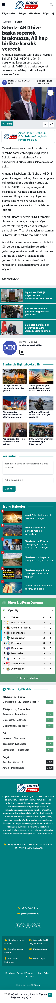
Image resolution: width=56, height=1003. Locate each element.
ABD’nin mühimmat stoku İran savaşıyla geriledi (39, 414)
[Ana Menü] (3, 5)
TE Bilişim (35, 985)
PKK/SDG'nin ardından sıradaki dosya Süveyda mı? (41, 441)
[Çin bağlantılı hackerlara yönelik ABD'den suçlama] (15, 403)
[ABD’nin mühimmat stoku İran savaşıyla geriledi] (41, 403)
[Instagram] (28, 925)
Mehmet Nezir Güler (30, 345)
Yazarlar (30, 976)
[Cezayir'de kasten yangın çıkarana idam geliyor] (15, 376)
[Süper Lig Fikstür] (52, 689)
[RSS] (38, 925)
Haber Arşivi (39, 958)
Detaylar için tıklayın (28, 678)
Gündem (34, 13)
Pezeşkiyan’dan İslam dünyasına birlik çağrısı (14, 441)
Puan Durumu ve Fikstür (14, 951)
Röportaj (48, 13)
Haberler (6, 22)
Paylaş (9, 124)
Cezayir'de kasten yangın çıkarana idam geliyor (14, 388)
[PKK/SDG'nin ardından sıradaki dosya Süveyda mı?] (41, 430)
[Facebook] (17, 925)
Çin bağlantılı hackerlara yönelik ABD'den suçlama (12, 414)
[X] (22, 925)
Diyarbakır (8, 13)
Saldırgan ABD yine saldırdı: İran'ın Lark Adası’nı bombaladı (39, 388)
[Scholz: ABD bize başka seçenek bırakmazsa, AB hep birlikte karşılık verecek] (28, 103)
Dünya (18, 22)
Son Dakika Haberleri (11, 960)
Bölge (22, 13)
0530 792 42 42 (30, 908)
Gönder (9, 489)
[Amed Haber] (26, 4)
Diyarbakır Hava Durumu (14, 941)
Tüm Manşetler (40, 949)
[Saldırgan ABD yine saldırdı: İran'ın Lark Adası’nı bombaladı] (41, 376)
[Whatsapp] (33, 925)
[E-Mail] (21, 352)
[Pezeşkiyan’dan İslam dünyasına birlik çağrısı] (15, 430)
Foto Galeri (43, 973)
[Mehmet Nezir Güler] (10, 347)
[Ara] (51, 5)
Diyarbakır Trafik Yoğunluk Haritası (38, 941)
